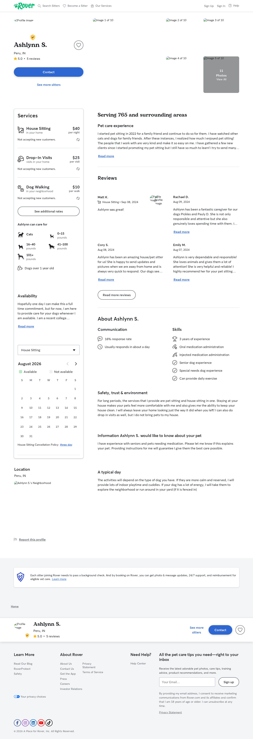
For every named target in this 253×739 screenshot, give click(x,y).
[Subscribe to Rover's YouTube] (41, 722)
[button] (101, 6)
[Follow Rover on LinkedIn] (33, 722)
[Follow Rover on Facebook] (17, 722)
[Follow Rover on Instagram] (25, 722)
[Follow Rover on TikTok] (49, 722)
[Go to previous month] (68, 364)
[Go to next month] (76, 364)
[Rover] (24, 6)
